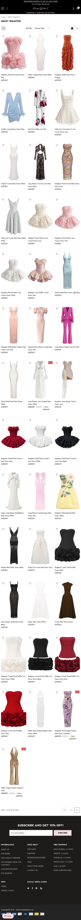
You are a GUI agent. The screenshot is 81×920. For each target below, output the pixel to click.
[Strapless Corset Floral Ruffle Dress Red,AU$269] (13, 709)
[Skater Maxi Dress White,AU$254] (40, 600)
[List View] (77, 28)
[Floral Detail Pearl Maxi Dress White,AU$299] (13, 380)
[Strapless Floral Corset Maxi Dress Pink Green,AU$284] (67, 162)
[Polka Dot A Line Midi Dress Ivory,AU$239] (40, 546)
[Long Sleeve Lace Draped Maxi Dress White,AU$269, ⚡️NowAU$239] (40, 380)
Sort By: (29, 28)
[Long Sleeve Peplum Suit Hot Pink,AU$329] (67, 325)
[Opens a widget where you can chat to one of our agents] (8, 916)
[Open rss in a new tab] (41, 888)
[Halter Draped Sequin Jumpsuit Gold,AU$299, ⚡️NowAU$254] (13, 766)
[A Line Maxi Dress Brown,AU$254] (67, 600)
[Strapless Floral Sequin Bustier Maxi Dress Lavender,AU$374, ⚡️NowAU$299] (67, 709)
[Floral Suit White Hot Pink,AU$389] (40, 107)
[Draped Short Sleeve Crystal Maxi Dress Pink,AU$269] (40, 325)
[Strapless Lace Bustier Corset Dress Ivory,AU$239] (67, 380)
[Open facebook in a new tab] (32, 888)
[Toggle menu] (2, 8)
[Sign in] (73, 8)
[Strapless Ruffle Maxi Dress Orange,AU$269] (67, 53)
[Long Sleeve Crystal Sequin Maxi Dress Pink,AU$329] (40, 491)
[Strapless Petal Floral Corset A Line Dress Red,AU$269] (13, 437)
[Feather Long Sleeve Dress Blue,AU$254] (13, 107)
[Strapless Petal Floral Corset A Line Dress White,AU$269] (40, 437)
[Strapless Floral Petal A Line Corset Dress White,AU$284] (13, 271)
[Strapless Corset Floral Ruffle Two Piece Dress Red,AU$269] (67, 654)
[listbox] (42, 28)
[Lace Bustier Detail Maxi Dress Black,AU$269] (13, 600)
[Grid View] (72, 28)
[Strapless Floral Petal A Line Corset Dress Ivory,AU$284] (40, 216)
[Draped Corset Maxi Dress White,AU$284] (13, 162)
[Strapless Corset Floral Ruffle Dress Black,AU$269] (67, 546)
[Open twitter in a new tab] (28, 888)
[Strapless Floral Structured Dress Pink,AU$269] (13, 53)
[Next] (77, 810)
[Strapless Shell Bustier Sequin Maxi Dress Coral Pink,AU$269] (13, 325)
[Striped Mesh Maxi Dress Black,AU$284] (13, 546)
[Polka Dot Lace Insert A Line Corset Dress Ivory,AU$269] (67, 107)
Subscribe (62, 833)
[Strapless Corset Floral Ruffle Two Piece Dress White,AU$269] (13, 654)
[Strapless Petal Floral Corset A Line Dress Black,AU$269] (67, 437)
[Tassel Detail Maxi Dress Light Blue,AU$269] (67, 271)
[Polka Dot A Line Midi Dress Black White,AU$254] (13, 216)
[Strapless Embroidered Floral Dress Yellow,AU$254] (67, 491)
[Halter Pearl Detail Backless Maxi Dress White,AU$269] (40, 709)
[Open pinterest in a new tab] (36, 888)
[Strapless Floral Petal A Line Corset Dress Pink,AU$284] (67, 216)
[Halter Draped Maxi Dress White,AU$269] (40, 53)
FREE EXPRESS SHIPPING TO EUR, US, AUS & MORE (40, 1)
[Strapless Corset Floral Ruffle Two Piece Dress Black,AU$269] (40, 654)
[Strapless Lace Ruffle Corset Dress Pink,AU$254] (40, 271)
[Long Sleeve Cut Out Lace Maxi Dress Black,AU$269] (40, 162)
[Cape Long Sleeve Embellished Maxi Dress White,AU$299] (13, 491)
